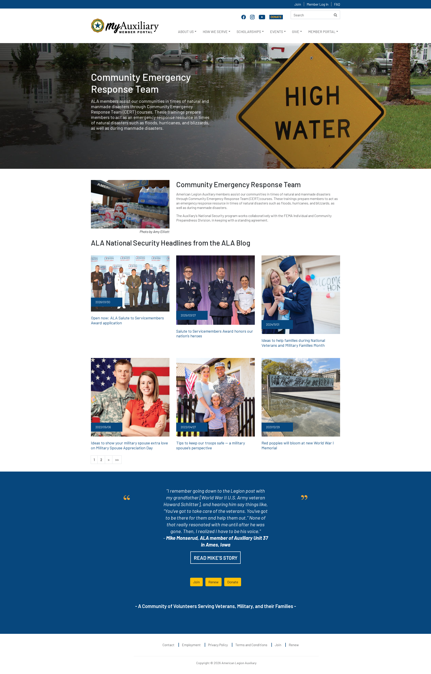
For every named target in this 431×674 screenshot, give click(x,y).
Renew (294, 645)
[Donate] (276, 16)
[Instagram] (252, 16)
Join (297, 4)
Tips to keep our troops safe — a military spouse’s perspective (210, 445)
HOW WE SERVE (215, 31)
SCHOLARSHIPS (249, 31)
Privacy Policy (218, 645)
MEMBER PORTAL (321, 31)
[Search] (335, 15)
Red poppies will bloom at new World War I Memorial (298, 445)
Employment (191, 645)
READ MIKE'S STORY (215, 558)
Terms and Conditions (251, 645)
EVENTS (276, 31)
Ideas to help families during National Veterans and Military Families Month (293, 343)
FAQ (337, 4)
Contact (168, 645)
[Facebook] (244, 16)
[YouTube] (262, 16)
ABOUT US (186, 31)
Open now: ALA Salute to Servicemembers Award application (127, 320)
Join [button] (196, 582)
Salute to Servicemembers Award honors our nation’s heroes (214, 333)
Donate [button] (232, 582)
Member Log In (317, 4)
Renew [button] (213, 582)
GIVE (295, 31)
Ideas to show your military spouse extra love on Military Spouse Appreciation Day (129, 445)
